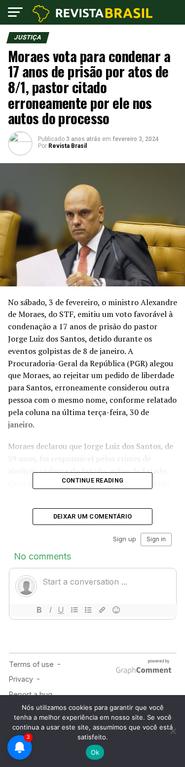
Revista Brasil (67, 145)
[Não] (173, 731)
